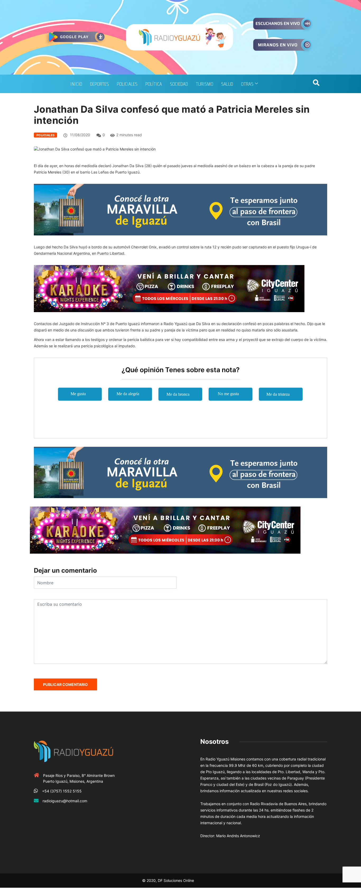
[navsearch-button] (316, 84)
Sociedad (179, 84)
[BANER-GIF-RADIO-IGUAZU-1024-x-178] (169, 288)
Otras (247, 84)
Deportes (99, 84)
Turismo (204, 84)
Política (153, 84)
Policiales (127, 84)
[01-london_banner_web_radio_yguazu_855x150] (180, 209)
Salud (227, 84)
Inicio (76, 84)
